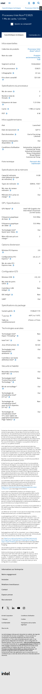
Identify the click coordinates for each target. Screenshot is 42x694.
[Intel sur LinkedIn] (13, 608)
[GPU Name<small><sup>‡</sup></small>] (12, 209)
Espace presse (7, 595)
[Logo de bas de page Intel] (6, 673)
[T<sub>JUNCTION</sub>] (10, 315)
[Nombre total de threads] (9, 98)
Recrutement (7, 600)
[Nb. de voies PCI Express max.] (13, 265)
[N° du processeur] (17, 68)
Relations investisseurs (10, 584)
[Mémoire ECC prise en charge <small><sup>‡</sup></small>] (9, 197)
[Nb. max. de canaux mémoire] (10, 190)
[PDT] (6, 113)
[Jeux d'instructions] (18, 345)
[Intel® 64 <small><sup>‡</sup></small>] (11, 340)
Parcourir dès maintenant (35, 163)
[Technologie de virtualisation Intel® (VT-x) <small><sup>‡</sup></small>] (9, 397)
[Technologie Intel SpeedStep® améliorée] (11, 353)
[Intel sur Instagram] (24, 608)
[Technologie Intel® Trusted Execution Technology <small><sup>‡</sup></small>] (13, 382)
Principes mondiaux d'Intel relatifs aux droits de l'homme (18, 649)
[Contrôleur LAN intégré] (9, 290)
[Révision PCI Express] (3, 252)
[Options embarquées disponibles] (12, 143)
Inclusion (5, 579)
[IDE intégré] (12, 295)
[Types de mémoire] (18, 184)
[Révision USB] (13, 277)
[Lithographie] (13, 73)
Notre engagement (9, 574)
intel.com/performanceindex (32, 642)
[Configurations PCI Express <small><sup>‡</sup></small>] (10, 259)
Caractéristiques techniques (14, 35)
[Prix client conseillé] (3, 79)
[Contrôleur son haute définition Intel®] (15, 360)
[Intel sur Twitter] (8, 608)
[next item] (40, 8)
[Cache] (8, 109)
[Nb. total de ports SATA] (7, 283)
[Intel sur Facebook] (2, 608)
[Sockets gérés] (14, 311)
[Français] (33, 3)
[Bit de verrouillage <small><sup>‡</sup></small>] (3, 388)
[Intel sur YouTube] (18, 608)
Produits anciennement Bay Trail (33, 58)
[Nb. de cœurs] (13, 91)
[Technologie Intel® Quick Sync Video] (17, 232)
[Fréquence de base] (3, 104)
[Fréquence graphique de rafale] (10, 225)
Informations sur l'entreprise (12, 569)
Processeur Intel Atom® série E (34, 50)
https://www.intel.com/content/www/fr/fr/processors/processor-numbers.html (19, 488)
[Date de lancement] (18, 130)
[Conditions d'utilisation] (3, 149)
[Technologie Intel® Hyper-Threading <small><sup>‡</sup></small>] (17, 336)
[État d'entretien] (15, 134)
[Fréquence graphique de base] (9, 219)
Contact (5, 590)
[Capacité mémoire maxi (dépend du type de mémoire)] (13, 179)
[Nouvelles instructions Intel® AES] (11, 374)
